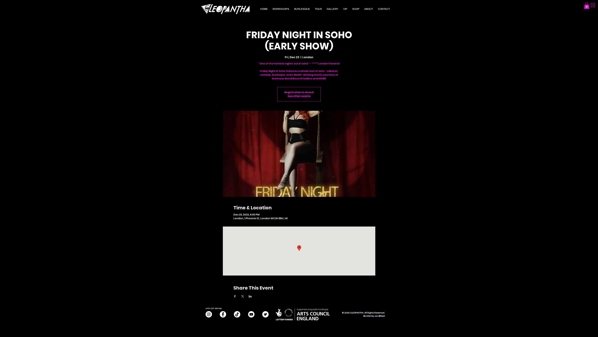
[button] (593, 5)
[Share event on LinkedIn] (250, 296)
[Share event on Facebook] (234, 296)
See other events (299, 96)
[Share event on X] (242, 296)
